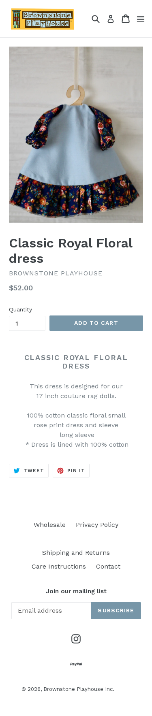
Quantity (20, 309)
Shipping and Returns (76, 552)
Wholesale (50, 524)
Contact (108, 566)
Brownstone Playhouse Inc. (78, 689)
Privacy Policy (97, 524)
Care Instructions (59, 566)
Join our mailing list (76, 591)
